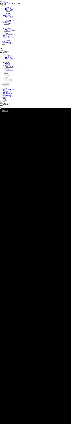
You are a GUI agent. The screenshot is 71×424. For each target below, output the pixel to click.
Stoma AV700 (8, 13)
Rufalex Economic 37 (9, 19)
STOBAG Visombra (9, 17)
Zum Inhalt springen (3, 0)
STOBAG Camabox (9, 10)
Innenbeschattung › (7, 31)
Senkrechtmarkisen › (7, 15)
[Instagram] (0, 107)
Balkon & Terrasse (5, 54)
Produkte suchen (2, 52)
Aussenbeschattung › (7, 28)
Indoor (3, 38)
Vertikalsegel (8, 11)
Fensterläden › (6, 24)
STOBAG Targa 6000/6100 (10, 30)
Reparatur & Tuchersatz (7, 42)
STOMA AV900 (8, 14)
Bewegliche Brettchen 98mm (10, 76)
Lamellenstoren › (6, 12)
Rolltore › (5, 22)
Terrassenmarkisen (7, 55)
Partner (5, 99)
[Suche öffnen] (1, 48)
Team (5, 98)
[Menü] (2, 50)
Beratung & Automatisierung (8, 43)
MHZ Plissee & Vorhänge (8, 91)
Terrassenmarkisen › (7, 6)
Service (3, 41)
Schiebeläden (8, 26)
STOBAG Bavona (7, 35)
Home (3, 109)
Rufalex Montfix (8, 21)
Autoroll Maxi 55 (8, 23)
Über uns (3, 44)
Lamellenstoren (7, 62)
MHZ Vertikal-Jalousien (8, 40)
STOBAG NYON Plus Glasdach (9, 37)
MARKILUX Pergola (7, 33)
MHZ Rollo (6, 39)
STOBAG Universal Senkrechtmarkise (12, 18)
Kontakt (5, 46)
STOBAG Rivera (7, 36)
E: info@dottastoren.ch (4, 2)
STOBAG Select (8, 7)
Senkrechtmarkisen (7, 65)
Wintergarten (4, 27)
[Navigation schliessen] (8, 51)
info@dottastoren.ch (4, 102)
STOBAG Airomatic (9, 29)
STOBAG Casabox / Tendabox (11, 9)
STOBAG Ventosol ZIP (10, 16)
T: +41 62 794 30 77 (4, 1)
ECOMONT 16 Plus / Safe (10, 20)
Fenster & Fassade (5, 61)
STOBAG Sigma (8, 8)
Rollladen (6, 69)
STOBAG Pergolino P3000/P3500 (9, 34)
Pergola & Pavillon (5, 32)
